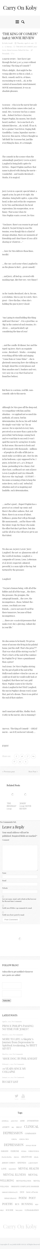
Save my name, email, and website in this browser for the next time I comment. (19, 900)
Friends (16, 1157)
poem (23, 1198)
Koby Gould (8, 43)
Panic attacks (32, 1192)
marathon (12, 1169)
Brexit (19, 1127)
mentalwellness (23, 1181)
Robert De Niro (23, 50)
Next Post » (33, 771)
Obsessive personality (10, 1192)
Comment (5, 840)
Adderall (5, 1121)
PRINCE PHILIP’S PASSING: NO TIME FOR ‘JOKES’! (18, 1027)
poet (32, 1198)
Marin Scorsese (12, 50)
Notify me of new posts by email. (13, 915)
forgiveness (33, 1151)
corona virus (24, 1139)
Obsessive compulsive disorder (25, 1186)
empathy (4, 1151)
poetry (7, 1204)
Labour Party (33, 1163)
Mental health (28, 1168)
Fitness (23, 1151)
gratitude (26, 1157)
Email (4, 881)
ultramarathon (32, 1210)
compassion (30, 1133)
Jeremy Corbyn (8, 1163)
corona (14, 1139)
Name (4, 873)
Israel (36, 1157)
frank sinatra (7, 1157)
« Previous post (8, 771)
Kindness (22, 1163)
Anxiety (5, 1127)
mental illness (14, 1174)
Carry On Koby (20, 7)
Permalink (5, 54)
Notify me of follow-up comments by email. (17, 908)
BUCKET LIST (10, 1081)
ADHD (22, 1121)
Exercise (15, 1151)
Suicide (9, 1210)
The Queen (18, 1210)
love (3, 1168)
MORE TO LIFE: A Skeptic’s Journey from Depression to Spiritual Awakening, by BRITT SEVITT (19, 1043)
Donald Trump (31, 1145)
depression (14, 1145)
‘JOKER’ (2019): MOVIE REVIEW (25, 806)
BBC (13, 1127)
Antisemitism (32, 1121)
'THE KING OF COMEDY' (24, 47)
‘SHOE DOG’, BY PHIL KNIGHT (19, 1058)
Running (27, 1204)
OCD (22, 1192)
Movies (9, 47)
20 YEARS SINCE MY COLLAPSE (14, 1070)
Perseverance (10, 1198)
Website (5, 888)
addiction (14, 1121)
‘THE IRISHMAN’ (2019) (12, 806)
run (17, 1204)
